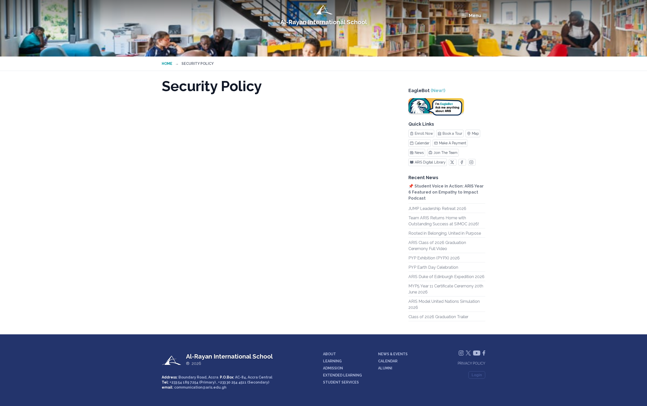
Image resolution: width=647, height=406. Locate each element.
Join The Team (445, 153)
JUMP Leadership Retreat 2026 (437, 208)
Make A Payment (452, 143)
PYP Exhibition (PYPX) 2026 (434, 258)
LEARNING (332, 361)
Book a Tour (452, 133)
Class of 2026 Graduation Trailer (438, 316)
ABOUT (329, 354)
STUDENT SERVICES (341, 382)
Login (477, 375)
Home (167, 64)
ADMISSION (333, 368)
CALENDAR (388, 361)
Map (475, 133)
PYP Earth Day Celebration (433, 267)
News (419, 153)
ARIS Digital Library (430, 162)
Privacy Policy (471, 363)
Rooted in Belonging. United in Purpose (444, 233)
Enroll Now (424, 133)
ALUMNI (385, 368)
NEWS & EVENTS (393, 354)
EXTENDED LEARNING (342, 375)
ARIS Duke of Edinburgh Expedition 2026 (446, 276)
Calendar (422, 143)
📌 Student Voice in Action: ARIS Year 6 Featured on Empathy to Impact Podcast (446, 192)
